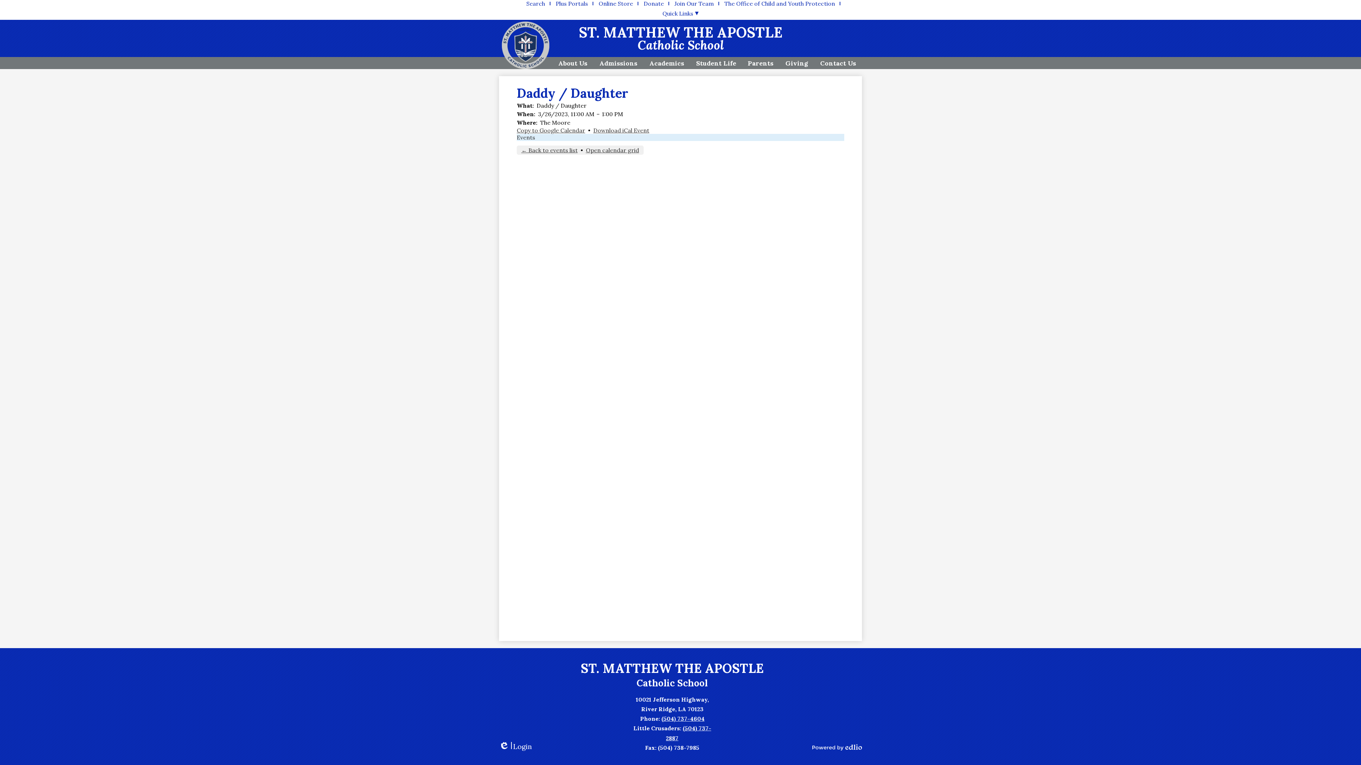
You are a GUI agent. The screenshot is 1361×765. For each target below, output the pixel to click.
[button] (573, 63)
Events (526, 137)
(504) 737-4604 (683, 718)
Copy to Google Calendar (551, 130)
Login (515, 746)
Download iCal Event (621, 130)
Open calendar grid (612, 150)
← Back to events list (549, 150)
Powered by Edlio (837, 747)
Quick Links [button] (677, 13)
